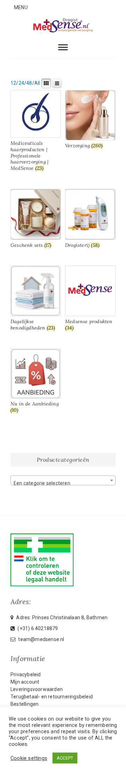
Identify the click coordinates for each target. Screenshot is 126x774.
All (37, 83)
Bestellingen (24, 704)
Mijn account (24, 682)
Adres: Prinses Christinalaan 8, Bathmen (61, 617)
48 (29, 83)
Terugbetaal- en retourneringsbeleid (51, 696)
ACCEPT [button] (65, 758)
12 (13, 83)
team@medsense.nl (40, 639)
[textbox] (63, 483)
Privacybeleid (25, 674)
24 (21, 83)
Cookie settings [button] (28, 758)
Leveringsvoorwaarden (36, 689)
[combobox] (62, 480)
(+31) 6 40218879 (37, 628)
